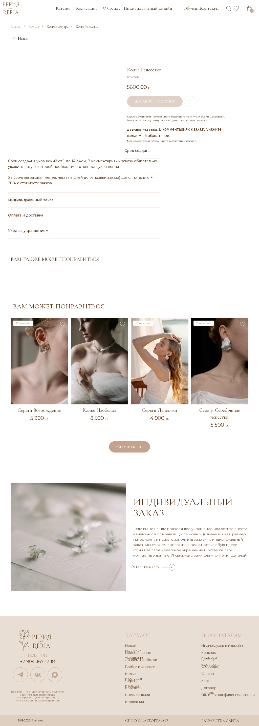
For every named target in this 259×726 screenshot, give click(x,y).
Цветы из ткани (137, 695)
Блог (205, 681)
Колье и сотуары (58, 26)
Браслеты (133, 688)
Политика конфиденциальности (228, 695)
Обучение (193, 8)
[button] (172, 567)
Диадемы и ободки (141, 660)
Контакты (209, 8)
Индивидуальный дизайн (148, 8)
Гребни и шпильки (140, 667)
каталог (137, 635)
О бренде (111, 8)
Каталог (63, 8)
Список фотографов (146, 720)
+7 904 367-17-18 (37, 661)
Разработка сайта (220, 720)
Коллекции (86, 8)
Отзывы (207, 674)
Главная (16, 26)
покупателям (221, 635)
